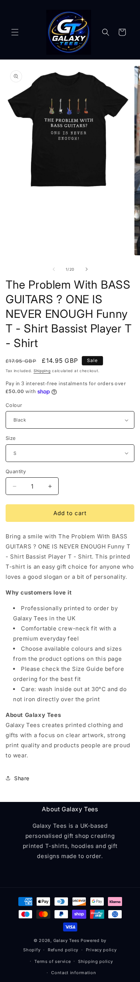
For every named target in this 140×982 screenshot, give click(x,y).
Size (11, 438)
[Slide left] (54, 269)
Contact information (73, 972)
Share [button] (21, 778)
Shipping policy (95, 961)
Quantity (16, 471)
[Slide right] (86, 269)
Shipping (42, 370)
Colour (14, 405)
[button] (15, 32)
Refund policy (63, 949)
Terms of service (52, 961)
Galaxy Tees (66, 940)
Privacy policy (101, 949)
